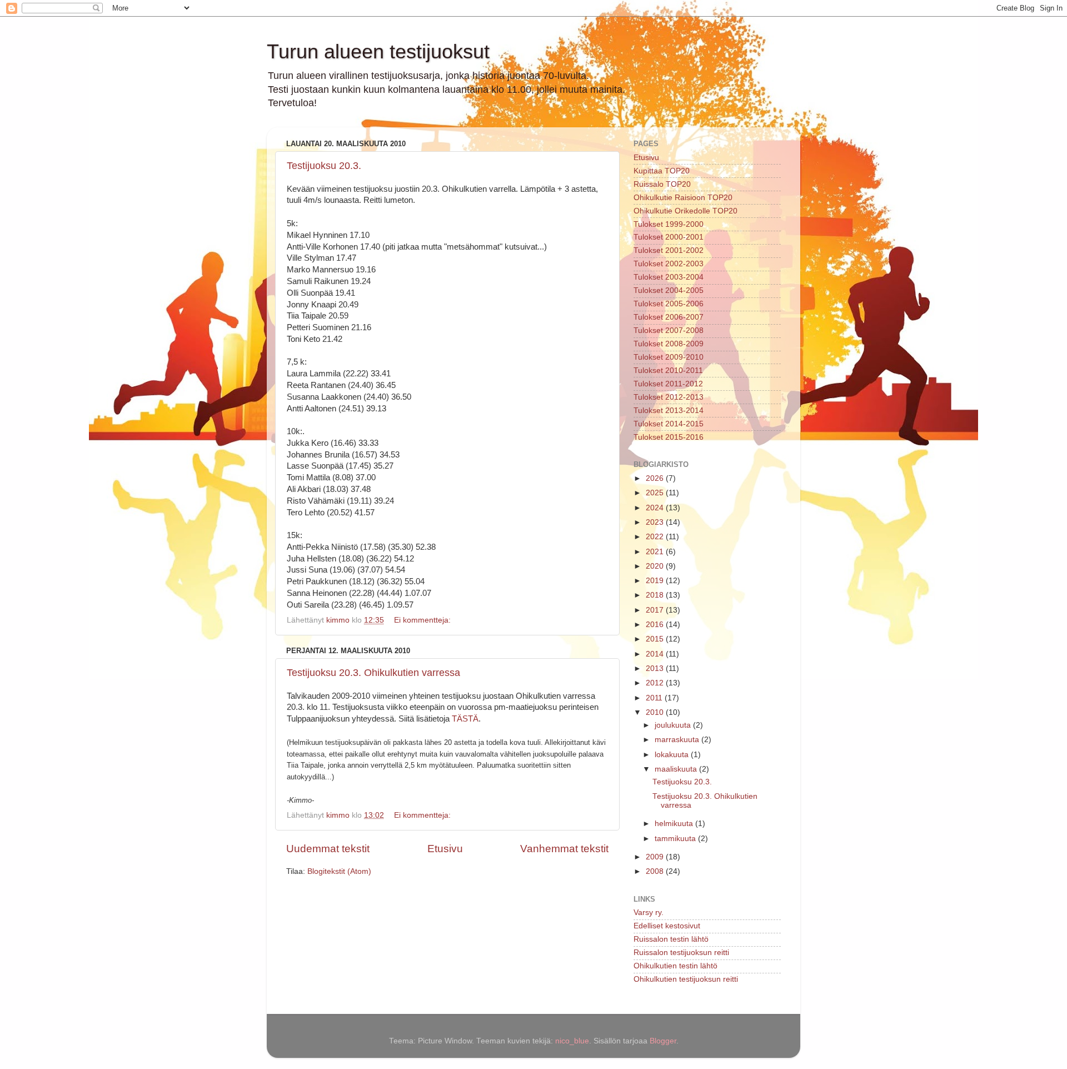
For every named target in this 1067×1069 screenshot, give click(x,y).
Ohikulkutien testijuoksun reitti (686, 979)
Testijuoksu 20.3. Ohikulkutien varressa (373, 672)
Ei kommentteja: (423, 620)
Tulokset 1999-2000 (669, 224)
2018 (656, 595)
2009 (656, 857)
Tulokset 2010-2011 (668, 370)
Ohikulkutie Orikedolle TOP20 (685, 211)
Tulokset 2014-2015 (669, 424)
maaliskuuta (677, 769)
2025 (656, 493)
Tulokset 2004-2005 (669, 290)
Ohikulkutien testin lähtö (675, 966)
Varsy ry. (649, 912)
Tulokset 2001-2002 (669, 250)
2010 (656, 712)
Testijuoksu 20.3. (324, 165)
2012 (656, 683)
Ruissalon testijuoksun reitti (681, 952)
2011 (655, 698)
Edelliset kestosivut (667, 926)
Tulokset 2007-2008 (669, 330)
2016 (656, 624)
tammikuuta (676, 838)
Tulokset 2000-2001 (669, 237)
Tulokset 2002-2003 (669, 264)
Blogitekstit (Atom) (339, 871)
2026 (656, 478)
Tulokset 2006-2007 (669, 317)
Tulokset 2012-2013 (669, 397)
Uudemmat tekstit (328, 848)
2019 (656, 580)
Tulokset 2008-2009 (669, 344)
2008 (656, 871)
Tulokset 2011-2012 (668, 384)
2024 (656, 508)
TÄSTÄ (465, 718)
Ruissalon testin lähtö (671, 939)
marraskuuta (678, 739)
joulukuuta (674, 725)
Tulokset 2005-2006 (669, 304)
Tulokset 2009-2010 (669, 357)
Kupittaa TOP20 (662, 171)
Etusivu (445, 848)
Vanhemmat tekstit (564, 848)
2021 (656, 552)
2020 (656, 566)
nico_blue (572, 1041)
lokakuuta (673, 754)
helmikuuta (675, 823)
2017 (656, 610)
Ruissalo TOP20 (662, 184)
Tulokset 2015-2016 (669, 437)
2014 (656, 654)
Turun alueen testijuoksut (378, 51)
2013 (656, 668)
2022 (656, 537)
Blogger (663, 1041)
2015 (656, 639)
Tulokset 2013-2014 (669, 410)
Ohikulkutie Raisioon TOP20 (683, 197)
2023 (656, 522)
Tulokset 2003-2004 (669, 277)
